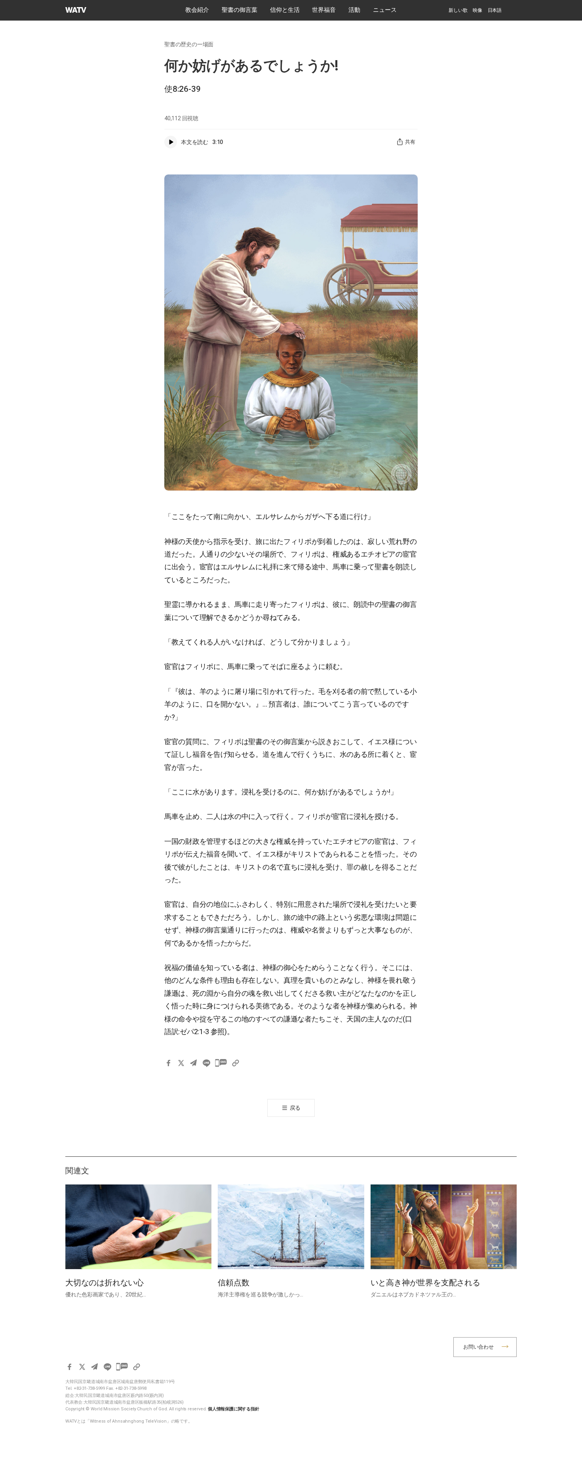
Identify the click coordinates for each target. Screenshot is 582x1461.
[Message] (221, 1063)
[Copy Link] (236, 1063)
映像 (477, 10)
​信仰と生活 (285, 9)
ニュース (385, 9)
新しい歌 (458, 10)
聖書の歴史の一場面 (188, 44)
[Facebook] (168, 1063)
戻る (295, 1108)
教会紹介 (197, 9)
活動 (354, 9)
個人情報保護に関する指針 (233, 1409)
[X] (181, 1063)
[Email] (194, 1063)
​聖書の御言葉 (239, 9)
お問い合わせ (478, 1347)
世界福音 (324, 9)
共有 (410, 142)
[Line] (206, 1063)
